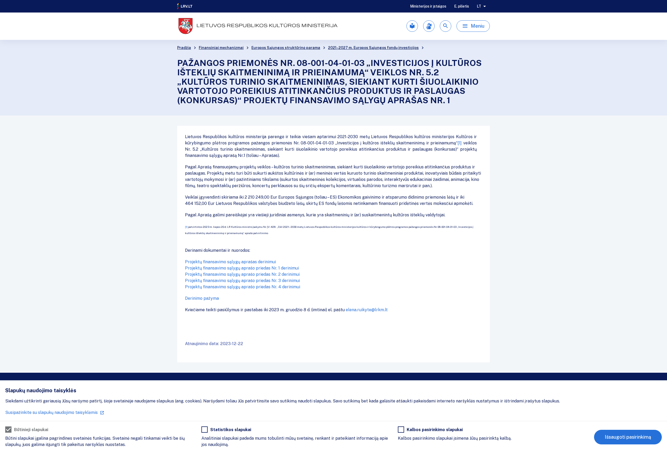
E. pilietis (461, 6)
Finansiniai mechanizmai (221, 48)
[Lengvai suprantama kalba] (412, 26)
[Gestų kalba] (429, 26)
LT (479, 6)
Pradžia (184, 48)
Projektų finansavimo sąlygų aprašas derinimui (230, 261)
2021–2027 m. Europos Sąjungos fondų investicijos (373, 48)
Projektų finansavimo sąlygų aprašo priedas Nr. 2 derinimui (242, 274)
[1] (460, 142)
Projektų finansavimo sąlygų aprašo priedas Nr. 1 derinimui (242, 268)
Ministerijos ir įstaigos (428, 6)
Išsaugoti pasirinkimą (628, 437)
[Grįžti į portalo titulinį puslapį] (185, 6)
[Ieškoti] (445, 26)
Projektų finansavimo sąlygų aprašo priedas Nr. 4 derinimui (242, 286)
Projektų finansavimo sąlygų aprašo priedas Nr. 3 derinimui (242, 280)
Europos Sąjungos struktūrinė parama (285, 48)
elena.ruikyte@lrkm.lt (367, 309)
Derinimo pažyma (202, 298)
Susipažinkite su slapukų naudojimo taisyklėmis (51, 412)
